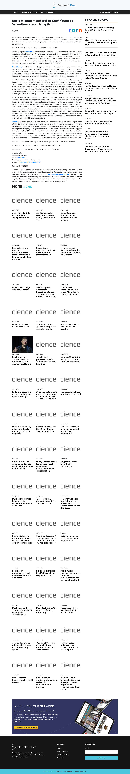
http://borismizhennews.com (30, 162)
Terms (59, 748)
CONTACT (50, 12)
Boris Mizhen (30, 52)
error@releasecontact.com (58, 174)
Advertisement (63, 754)
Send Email (21, 158)
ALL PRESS (39, 12)
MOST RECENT (27, 12)
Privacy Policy (62, 751)
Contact (60, 757)
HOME (16, 12)
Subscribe (101, 758)
